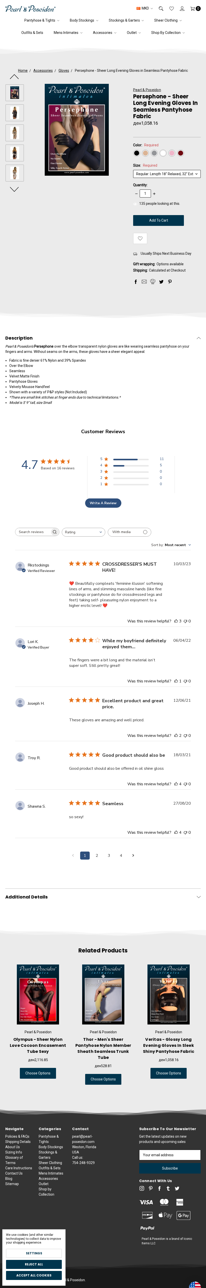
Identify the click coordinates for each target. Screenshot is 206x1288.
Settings (34, 1253)
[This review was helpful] (176, 621)
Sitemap (12, 1184)
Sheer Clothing (166, 20)
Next (14, 189)
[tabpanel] (38, 1024)
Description (19, 338)
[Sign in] (179, 8)
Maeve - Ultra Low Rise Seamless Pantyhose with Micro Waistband (168, 1045)
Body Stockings (82, 20)
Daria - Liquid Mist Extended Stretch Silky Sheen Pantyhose (103, 1045)
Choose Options (37, 1073)
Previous (14, 76)
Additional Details (26, 897)
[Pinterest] (169, 281)
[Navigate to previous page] (73, 856)
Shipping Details (18, 1142)
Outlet (132, 33)
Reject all (34, 1264)
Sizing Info (13, 1152)
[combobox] (83, 532)
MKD (145, 8)
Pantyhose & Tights (40, 20)
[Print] (152, 281)
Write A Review (103, 503)
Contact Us (14, 1173)
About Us (12, 1147)
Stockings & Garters (125, 20)
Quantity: (140, 185)
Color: (146, 145)
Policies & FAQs (17, 1136)
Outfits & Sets (32, 33)
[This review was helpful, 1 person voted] (176, 681)
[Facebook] (135, 281)
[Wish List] (168, 8)
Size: (145, 165)
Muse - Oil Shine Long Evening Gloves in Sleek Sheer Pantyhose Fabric (38, 1045)
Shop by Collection (166, 33)
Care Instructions (18, 1168)
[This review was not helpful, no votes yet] (185, 621)
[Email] (144, 281)
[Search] (158, 8)
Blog (8, 1179)
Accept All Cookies (34, 1275)
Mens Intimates (66, 33)
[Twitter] (161, 281)
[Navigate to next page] (133, 856)
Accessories (103, 33)
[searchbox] (32, 532)
